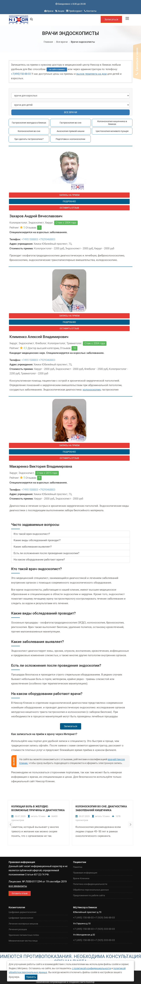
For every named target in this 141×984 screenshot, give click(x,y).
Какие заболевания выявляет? (33, 546)
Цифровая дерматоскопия (22, 912)
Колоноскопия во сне (29, 131)
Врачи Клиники (81, 878)
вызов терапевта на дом (91, 73)
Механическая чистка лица (23, 940)
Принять (31, 977)
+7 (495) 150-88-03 (83, 917)
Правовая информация (85, 872)
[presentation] (10, 824)
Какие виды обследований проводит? (37, 540)
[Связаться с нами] (137, 61)
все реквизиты (18, 886)
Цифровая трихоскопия (21, 918)
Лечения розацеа (18, 929)
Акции (61, 11)
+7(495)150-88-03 (21, 73)
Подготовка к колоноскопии (70, 139)
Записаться (111, 19)
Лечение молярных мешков (23, 923)
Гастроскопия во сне (70, 122)
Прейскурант (75, 11)
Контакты (91, 11)
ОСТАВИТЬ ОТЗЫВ (69, 207)
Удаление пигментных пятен (24, 935)
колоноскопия (92, 389)
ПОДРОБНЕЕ (69, 201)
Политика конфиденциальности (90, 884)
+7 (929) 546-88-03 (104, 917)
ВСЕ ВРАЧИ (70, 112)
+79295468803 (47, 239)
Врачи (50, 11)
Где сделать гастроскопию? (29, 139)
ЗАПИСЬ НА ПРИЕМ (69, 195)
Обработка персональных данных (91, 889)
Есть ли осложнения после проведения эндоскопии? (46, 553)
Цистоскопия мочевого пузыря (112, 131)
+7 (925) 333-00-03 (104, 929)
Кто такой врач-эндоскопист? (32, 533)
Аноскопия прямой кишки (70, 131)
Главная (48, 41)
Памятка (77, 867)
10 (74, 348)
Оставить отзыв (20, 893)
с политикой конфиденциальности (91, 968)
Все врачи (62, 41)
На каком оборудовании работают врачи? (39, 559)
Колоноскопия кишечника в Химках (112, 122)
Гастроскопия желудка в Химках (29, 122)
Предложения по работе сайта (89, 895)
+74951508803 (29, 239)
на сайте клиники (56, 69)
